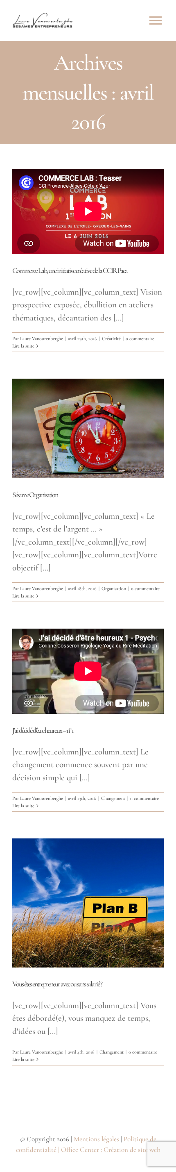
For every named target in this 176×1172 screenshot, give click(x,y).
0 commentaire (140, 338)
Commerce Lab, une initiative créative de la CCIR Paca (69, 270)
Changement (113, 798)
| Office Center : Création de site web (109, 1149)
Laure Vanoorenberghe (41, 338)
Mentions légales (96, 1139)
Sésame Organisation (35, 494)
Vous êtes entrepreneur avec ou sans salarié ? (57, 983)
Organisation (114, 588)
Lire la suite (23, 346)
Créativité (111, 338)
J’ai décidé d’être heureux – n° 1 (42, 730)
